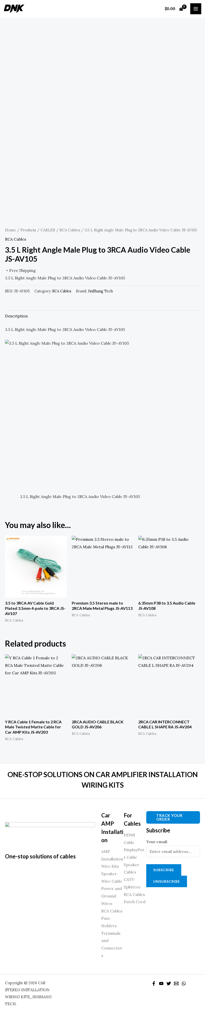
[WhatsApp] (184, 983)
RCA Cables (70, 230)
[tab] (16, 316)
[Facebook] (154, 983)
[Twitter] (168, 983)
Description (16, 315)
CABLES (47, 230)
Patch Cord (135, 901)
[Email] (176, 983)
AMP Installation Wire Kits (112, 859)
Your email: (157, 841)
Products (28, 230)
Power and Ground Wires (111, 896)
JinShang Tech (100, 291)
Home (10, 230)
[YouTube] (161, 983)
